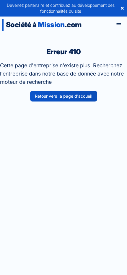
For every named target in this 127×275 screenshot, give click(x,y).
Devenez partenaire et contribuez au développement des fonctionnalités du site (61, 8)
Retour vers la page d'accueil (63, 96)
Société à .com (43, 24)
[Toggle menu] (119, 25)
